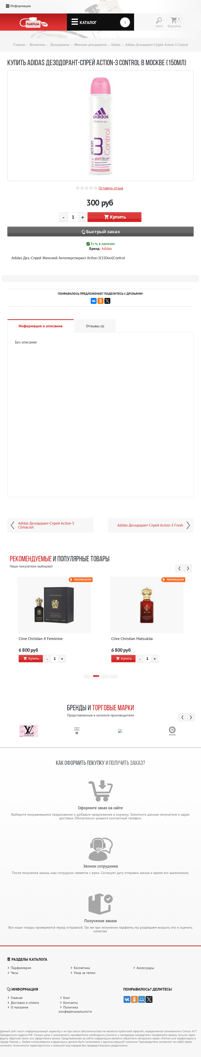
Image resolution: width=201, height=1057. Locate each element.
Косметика (37, 45)
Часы (14, 973)
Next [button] (188, 568)
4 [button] (113, 676)
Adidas (115, 45)
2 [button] (96, 676)
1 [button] (87, 676)
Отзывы (95, 325)
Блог (66, 998)
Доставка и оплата (25, 1002)
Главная (19, 45)
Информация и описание (41, 325)
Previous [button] (179, 568)
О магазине (19, 1007)
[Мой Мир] (141, 999)
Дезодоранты (59, 45)
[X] (107, 301)
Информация (20, 6)
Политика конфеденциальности (75, 1009)
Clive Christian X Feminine (41, 639)
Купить (118, 217)
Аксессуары (145, 968)
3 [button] (104, 676)
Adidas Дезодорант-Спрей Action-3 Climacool (46, 525)
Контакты (70, 1002)
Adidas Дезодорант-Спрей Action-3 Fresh (150, 525)
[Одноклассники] (100, 301)
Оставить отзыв (111, 188)
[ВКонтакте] (94, 301)
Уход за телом (84, 973)
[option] (54, 623)
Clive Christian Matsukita (132, 639)
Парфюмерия (21, 968)
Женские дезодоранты (90, 45)
